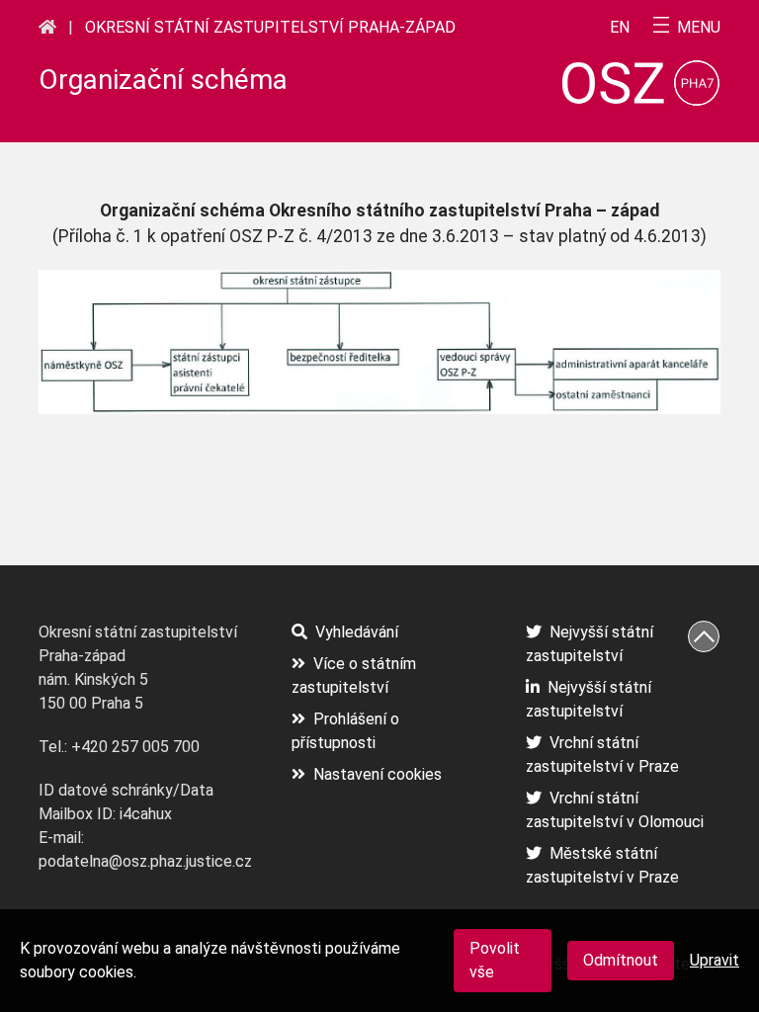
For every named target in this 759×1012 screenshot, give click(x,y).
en (620, 28)
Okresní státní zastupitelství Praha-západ (270, 27)
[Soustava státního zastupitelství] (47, 27)
